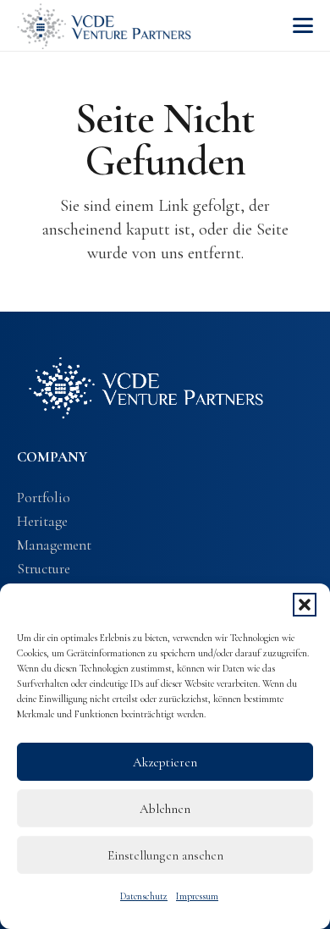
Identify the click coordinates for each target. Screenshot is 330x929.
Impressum (197, 896)
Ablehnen (165, 808)
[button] (304, 604)
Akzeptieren (165, 762)
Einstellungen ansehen (165, 855)
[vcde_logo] (104, 26)
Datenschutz (144, 896)
